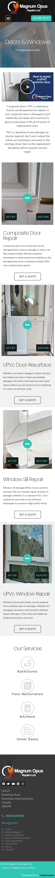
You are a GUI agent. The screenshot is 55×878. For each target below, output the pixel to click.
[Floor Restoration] (27, 686)
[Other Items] (27, 731)
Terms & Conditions (11, 868)
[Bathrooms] (27, 663)
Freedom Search (47, 875)
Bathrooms (27, 671)
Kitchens (27, 717)
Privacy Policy (28, 868)
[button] (8, 18)
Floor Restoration (27, 694)
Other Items (27, 739)
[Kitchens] (27, 708)
